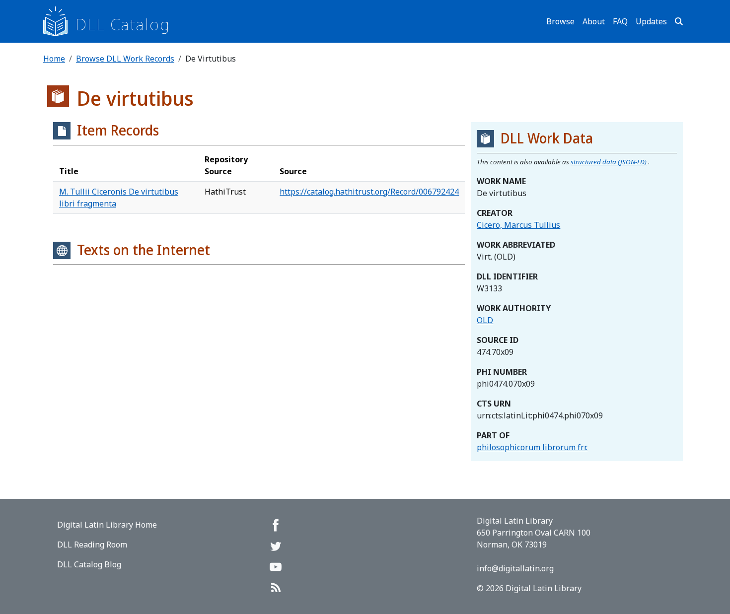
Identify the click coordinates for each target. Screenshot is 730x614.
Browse (560, 21)
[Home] (59, 21)
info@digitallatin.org (515, 568)
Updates (651, 21)
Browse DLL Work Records (125, 58)
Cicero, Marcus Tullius (518, 224)
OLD (485, 320)
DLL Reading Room (92, 544)
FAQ (620, 21)
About (594, 21)
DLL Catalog (122, 24)
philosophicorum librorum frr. (532, 447)
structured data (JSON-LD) (609, 161)
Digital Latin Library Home (107, 524)
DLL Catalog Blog (89, 564)
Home (54, 58)
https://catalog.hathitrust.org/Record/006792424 (369, 191)
